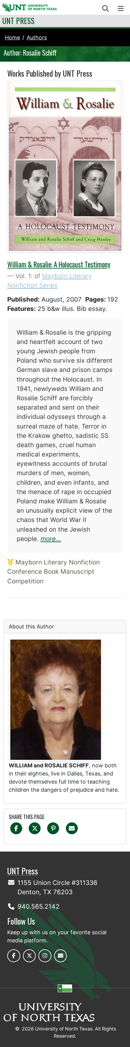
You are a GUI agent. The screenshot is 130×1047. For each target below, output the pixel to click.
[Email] (71, 828)
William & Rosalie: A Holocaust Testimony (58, 264)
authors (37, 37)
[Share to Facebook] (16, 828)
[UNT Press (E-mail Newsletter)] (60, 955)
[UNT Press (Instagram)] (44, 955)
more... (51, 538)
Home (12, 37)
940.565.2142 (39, 906)
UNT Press (18, 20)
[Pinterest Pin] (53, 828)
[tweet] (34, 828)
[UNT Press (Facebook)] (13, 955)
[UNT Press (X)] (29, 955)
